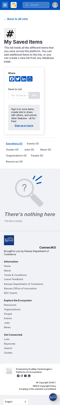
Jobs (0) (29, 149)
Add (34, 95)
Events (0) (33, 143)
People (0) (37, 155)
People (8, 313)
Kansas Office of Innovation (20, 288)
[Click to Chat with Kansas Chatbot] (53, 397)
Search (8, 348)
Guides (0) (12, 149)
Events (8, 318)
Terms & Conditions (15, 275)
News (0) (45, 149)
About (7, 270)
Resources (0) (14, 161)
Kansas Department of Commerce (23, 284)
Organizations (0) (16, 155)
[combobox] (15, 402)
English (8, 402)
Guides (8, 352)
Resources (10, 304)
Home (7, 266)
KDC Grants (10, 293)
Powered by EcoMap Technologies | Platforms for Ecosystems (34, 370)
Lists (7, 339)
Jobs (7, 322)
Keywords (9, 343)
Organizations (12, 309)
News (7, 327)
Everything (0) (14, 143)
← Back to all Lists (16, 19)
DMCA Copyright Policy (44, 386)
